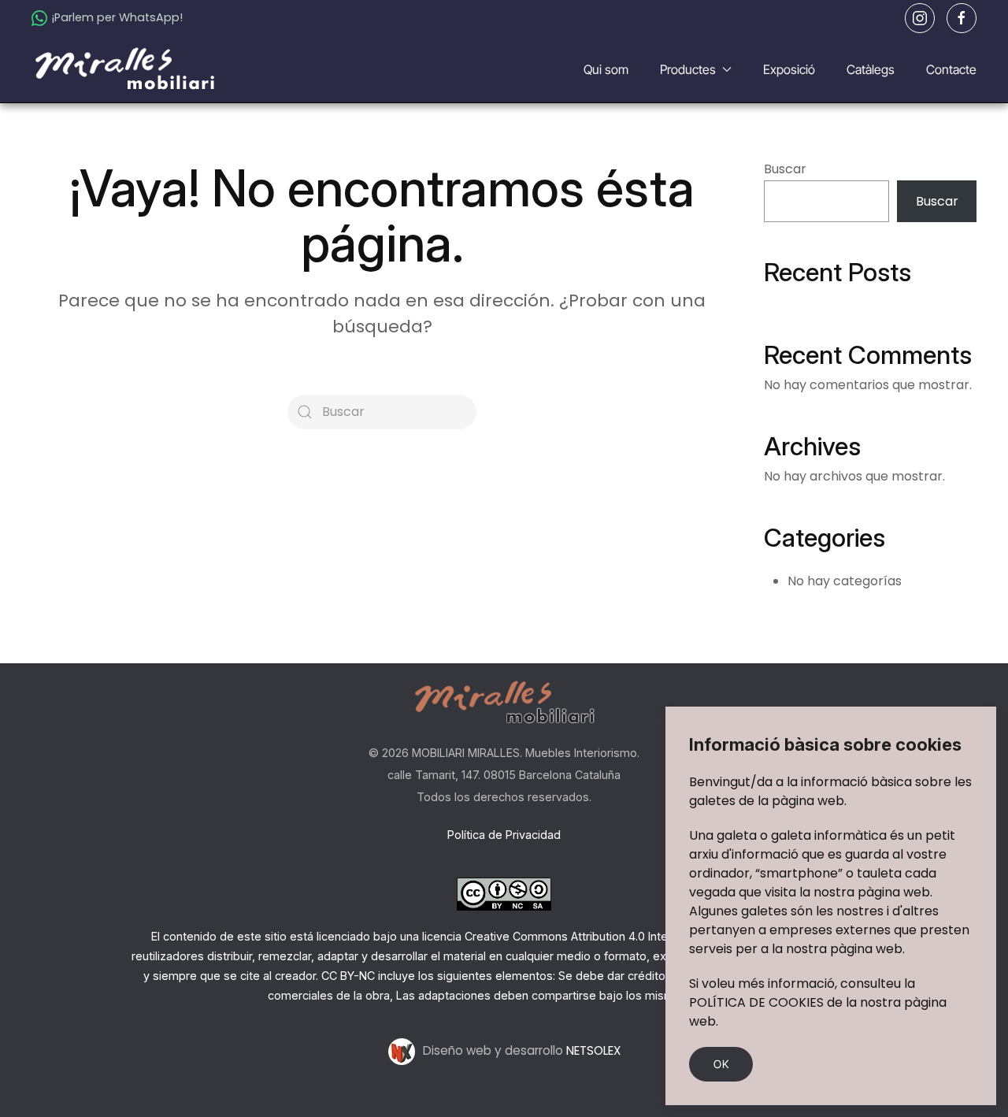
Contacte (951, 69)
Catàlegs (871, 69)
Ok (720, 1064)
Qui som (606, 69)
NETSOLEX (593, 1050)
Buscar (785, 169)
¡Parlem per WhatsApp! (117, 17)
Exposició (789, 69)
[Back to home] (127, 69)
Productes (688, 69)
